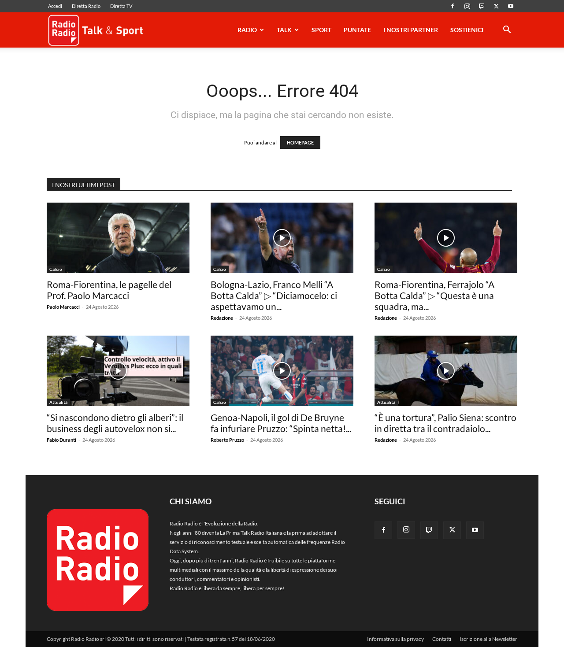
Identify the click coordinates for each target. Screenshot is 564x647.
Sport (321, 29)
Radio (247, 29)
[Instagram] (467, 6)
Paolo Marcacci (63, 307)
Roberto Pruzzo (227, 440)
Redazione (222, 318)
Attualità (58, 402)
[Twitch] (481, 6)
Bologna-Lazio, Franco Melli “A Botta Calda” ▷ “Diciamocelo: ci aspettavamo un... (274, 295)
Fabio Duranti (61, 440)
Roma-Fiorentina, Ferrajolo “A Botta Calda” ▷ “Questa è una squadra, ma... (434, 295)
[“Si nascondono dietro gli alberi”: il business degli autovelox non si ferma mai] (118, 371)
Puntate (357, 29)
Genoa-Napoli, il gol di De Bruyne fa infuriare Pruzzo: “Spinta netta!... (281, 423)
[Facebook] (452, 6)
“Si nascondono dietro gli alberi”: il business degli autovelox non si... (115, 423)
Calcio (55, 269)
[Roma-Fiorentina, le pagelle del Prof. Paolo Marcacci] (118, 238)
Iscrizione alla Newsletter (488, 639)
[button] (506, 31)
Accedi (55, 6)
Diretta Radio (86, 6)
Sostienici (466, 29)
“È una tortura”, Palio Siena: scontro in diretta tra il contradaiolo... (445, 423)
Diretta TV (121, 6)
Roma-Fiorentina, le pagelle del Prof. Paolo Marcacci (109, 290)
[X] (496, 6)
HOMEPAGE (300, 142)
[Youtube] (510, 6)
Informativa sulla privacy (395, 639)
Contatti (441, 639)
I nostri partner (410, 29)
